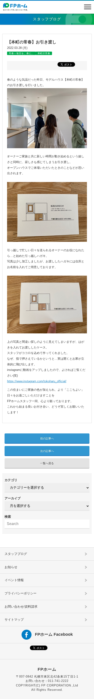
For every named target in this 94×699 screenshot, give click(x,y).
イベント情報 (14, 580)
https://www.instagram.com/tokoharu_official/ (36, 381)
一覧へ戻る (47, 463)
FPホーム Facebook (54, 634)
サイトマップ (14, 619)
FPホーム (47, 669)
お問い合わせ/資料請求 (21, 606)
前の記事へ (47, 438)
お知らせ (11, 567)
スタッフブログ (16, 554)
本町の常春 (44, 53)
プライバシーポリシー (21, 593)
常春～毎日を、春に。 (21, 53)
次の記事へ (47, 451)
